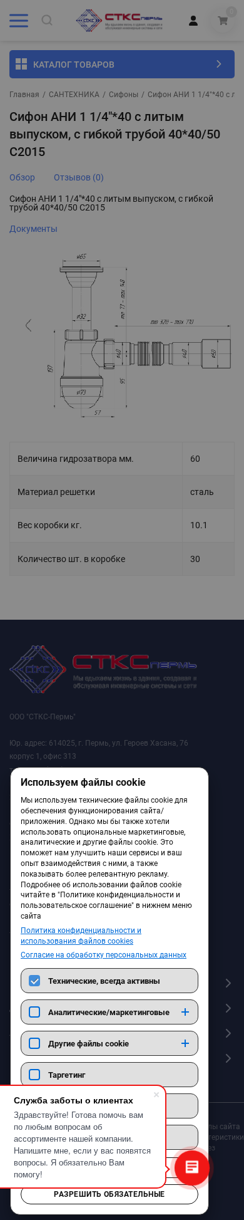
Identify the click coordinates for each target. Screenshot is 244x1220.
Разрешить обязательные (109, 1194)
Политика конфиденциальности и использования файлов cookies (81, 936)
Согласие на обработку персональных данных (103, 955)
